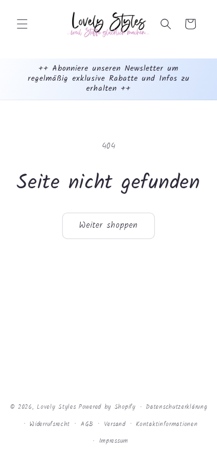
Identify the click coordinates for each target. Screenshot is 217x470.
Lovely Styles (56, 407)
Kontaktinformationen (167, 424)
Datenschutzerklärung (176, 407)
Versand (115, 424)
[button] (22, 24)
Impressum (114, 441)
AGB (87, 424)
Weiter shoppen (108, 225)
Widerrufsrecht (49, 424)
